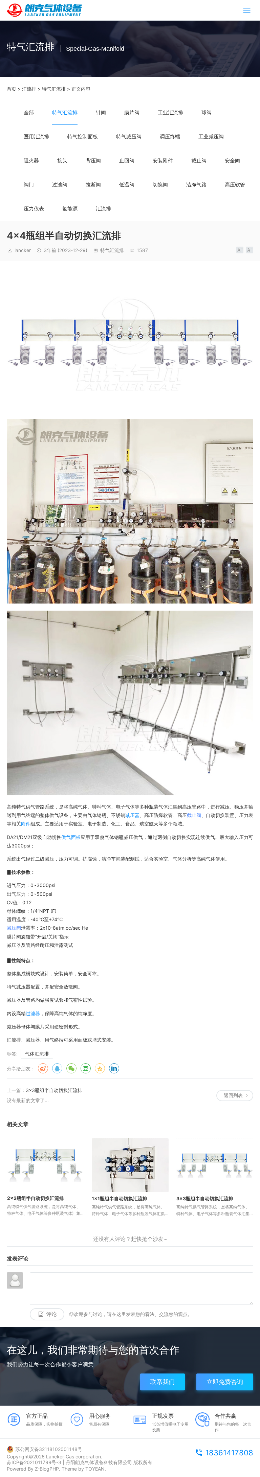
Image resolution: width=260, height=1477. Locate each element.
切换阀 (160, 184)
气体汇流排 (37, 1053)
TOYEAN (95, 1469)
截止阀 (199, 160)
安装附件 (163, 160)
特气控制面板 (82, 136)
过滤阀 (59, 184)
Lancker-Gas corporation (73, 1456)
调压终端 (170, 136)
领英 (114, 1068)
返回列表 (233, 1095)
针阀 (101, 112)
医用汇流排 (36, 136)
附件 (25, 823)
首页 (11, 89)
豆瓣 (86, 1068)
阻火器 (31, 160)
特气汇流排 (54, 89)
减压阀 (14, 928)
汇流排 (29, 89)
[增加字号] (239, 250)
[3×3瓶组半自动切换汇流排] (214, 1165)
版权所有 (142, 1462)
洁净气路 (196, 184)
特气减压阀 (129, 136)
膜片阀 (131, 112)
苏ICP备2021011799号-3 (34, 1462)
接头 (62, 160)
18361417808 (229, 1452)
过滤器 (33, 1013)
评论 (51, 1314)
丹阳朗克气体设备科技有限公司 (99, 1462)
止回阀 (126, 160)
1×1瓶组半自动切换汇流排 (119, 1198)
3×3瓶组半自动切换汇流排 (54, 1090)
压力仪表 (34, 208)
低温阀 (126, 184)
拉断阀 (93, 184)
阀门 (29, 184)
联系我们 (162, 1381)
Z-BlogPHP (47, 1469)
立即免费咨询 (225, 1381)
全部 (29, 112)
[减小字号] (249, 250)
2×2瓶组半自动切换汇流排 (35, 1198)
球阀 (206, 112)
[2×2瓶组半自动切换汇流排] (45, 1165)
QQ (57, 1068)
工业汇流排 (170, 112)
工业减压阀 (211, 136)
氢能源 (70, 208)
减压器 (132, 815)
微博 (43, 1068)
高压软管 (235, 184)
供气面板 (71, 837)
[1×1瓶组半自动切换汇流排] (130, 1165)
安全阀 (232, 160)
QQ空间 (100, 1068)
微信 (71, 1068)
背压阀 (93, 160)
